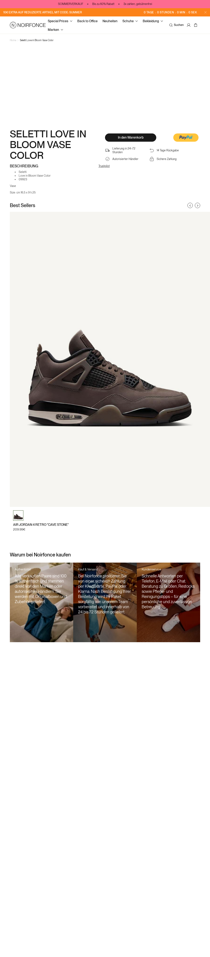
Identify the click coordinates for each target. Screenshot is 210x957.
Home (13, 40)
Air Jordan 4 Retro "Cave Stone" (41, 525)
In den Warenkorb (131, 137)
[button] (186, 138)
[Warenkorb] (196, 25)
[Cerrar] (205, 12)
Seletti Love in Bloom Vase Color (37, 40)
